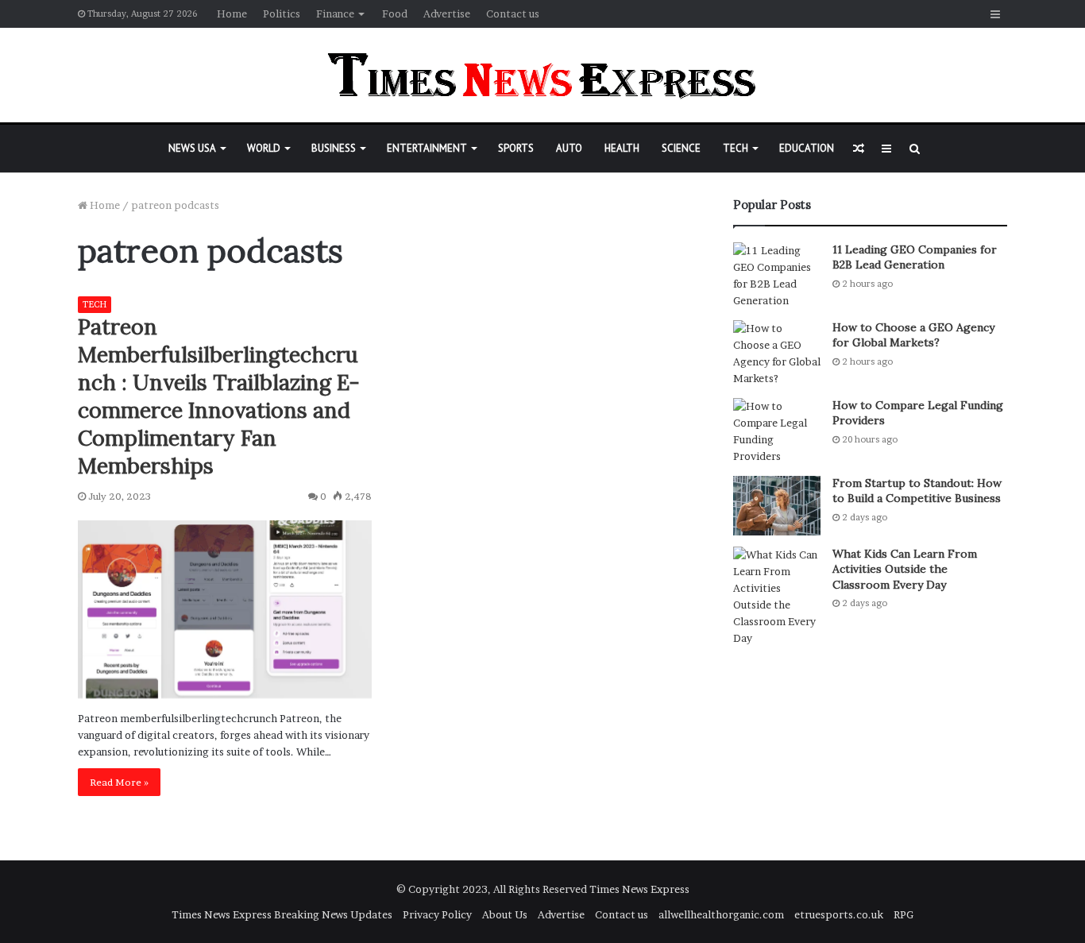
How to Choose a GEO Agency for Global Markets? (913, 335)
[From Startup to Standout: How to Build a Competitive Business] (777, 505)
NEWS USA (192, 148)
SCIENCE (681, 148)
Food (394, 13)
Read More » (119, 782)
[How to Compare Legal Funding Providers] (777, 431)
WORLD (263, 148)
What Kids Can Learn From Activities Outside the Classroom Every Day (904, 569)
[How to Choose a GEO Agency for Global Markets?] (777, 353)
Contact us (512, 13)
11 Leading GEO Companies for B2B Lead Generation (914, 257)
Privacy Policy (437, 914)
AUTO (569, 148)
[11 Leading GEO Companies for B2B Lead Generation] (777, 275)
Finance (335, 13)
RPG (903, 914)
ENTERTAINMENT (427, 148)
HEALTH (621, 148)
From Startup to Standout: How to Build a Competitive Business (917, 491)
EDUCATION (806, 148)
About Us (504, 914)
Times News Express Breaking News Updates (282, 914)
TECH (735, 148)
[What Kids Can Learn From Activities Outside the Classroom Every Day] (777, 597)
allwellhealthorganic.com (721, 914)
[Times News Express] (542, 75)
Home (232, 13)
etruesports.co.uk (838, 914)
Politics (281, 13)
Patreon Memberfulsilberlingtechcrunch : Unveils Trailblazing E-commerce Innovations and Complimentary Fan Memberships (219, 396)
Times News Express (639, 889)
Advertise (446, 13)
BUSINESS (333, 148)
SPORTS (516, 148)
